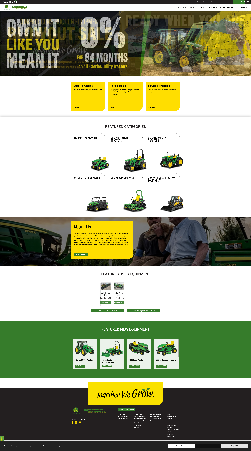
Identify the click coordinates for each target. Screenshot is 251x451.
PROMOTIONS (232, 7)
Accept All (208, 446)
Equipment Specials (140, 418)
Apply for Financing (203, 2)
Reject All (234, 446)
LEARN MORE (105, 302)
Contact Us (170, 418)
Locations (221, 2)
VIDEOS (222, 7)
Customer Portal (239, 2)
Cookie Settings (181, 446)
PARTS (202, 7)
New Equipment (123, 416)
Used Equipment (123, 418)
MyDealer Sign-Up (172, 416)
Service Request (155, 418)
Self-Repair (191, 2)
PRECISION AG (213, 7)
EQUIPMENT (182, 7)
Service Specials (139, 421)
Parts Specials (138, 423)
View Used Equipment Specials (143, 311)
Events (213, 2)
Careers (228, 2)
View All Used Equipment (107, 311)
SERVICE (193, 7)
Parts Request (154, 416)
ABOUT (243, 7)
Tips (184, 2)
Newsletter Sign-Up (126, 409)
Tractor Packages (139, 416)
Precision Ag (154, 421)
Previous (1, 42)
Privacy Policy (171, 436)
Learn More (80, 255)
